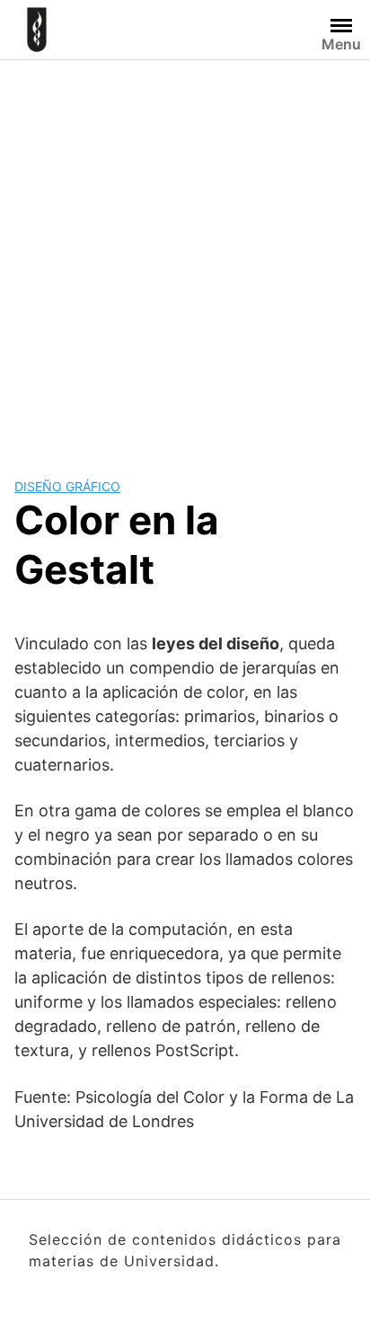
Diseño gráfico (67, 486)
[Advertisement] (185, 254)
